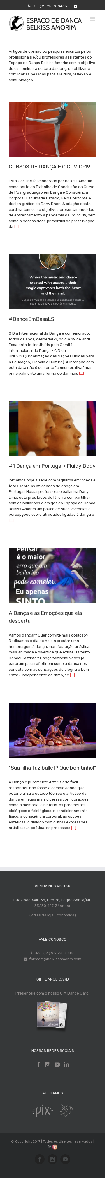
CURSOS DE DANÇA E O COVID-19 (49, 167)
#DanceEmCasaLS (31, 319)
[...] (16, 226)
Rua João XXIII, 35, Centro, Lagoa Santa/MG (52, 900)
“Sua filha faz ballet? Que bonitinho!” (52, 768)
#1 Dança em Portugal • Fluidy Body (52, 466)
